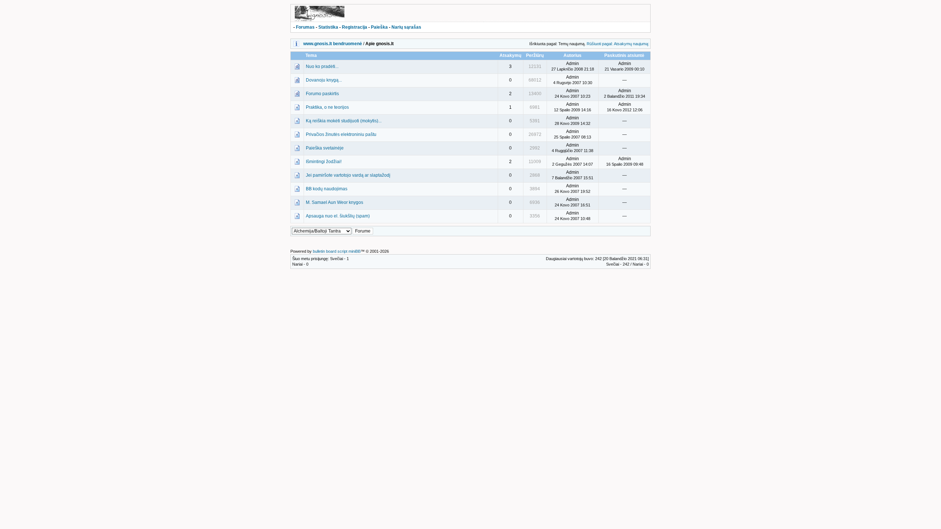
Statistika (328, 27)
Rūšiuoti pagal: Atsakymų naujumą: (618, 44)
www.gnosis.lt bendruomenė (332, 43)
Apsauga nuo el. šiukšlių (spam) (338, 216)
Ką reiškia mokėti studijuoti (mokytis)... (344, 120)
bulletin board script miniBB (337, 251)
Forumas (305, 27)
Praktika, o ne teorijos (327, 107)
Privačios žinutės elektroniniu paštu (341, 134)
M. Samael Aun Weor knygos (334, 202)
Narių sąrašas (406, 27)
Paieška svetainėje (325, 148)
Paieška (379, 27)
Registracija (354, 27)
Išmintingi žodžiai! (323, 161)
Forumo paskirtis (322, 93)
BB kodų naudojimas (326, 188)
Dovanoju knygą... (324, 80)
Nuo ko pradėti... (322, 66)
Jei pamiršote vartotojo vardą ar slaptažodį (348, 175)
